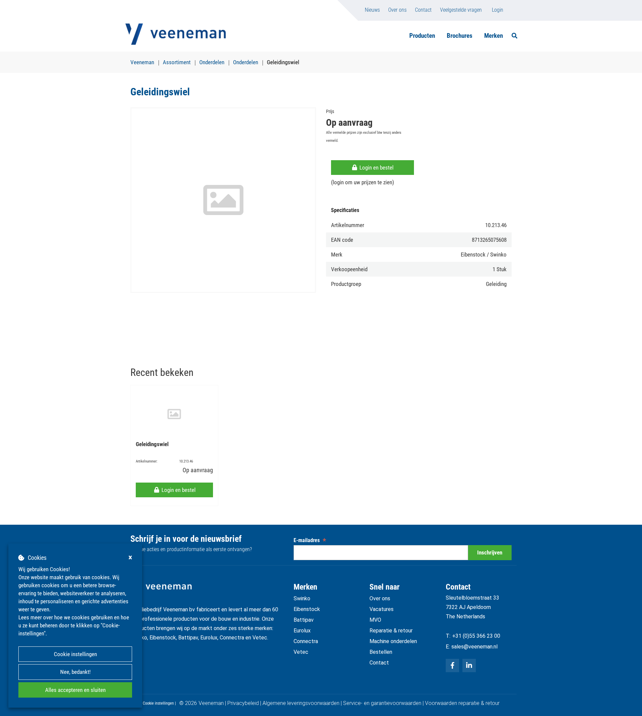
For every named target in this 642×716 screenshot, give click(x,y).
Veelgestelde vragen (461, 10)
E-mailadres (310, 540)
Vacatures (381, 609)
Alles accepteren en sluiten (75, 690)
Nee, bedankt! (75, 672)
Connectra (306, 641)
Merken (493, 35)
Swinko (302, 598)
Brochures (459, 35)
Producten (422, 35)
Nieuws (372, 10)
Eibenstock (307, 609)
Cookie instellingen (75, 654)
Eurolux (302, 630)
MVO (375, 620)
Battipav (304, 620)
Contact (423, 10)
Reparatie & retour (391, 630)
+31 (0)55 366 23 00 (476, 636)
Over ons (397, 10)
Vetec (301, 652)
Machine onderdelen (393, 641)
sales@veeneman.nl (474, 646)
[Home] (175, 34)
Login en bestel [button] (376, 167)
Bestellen (380, 652)
